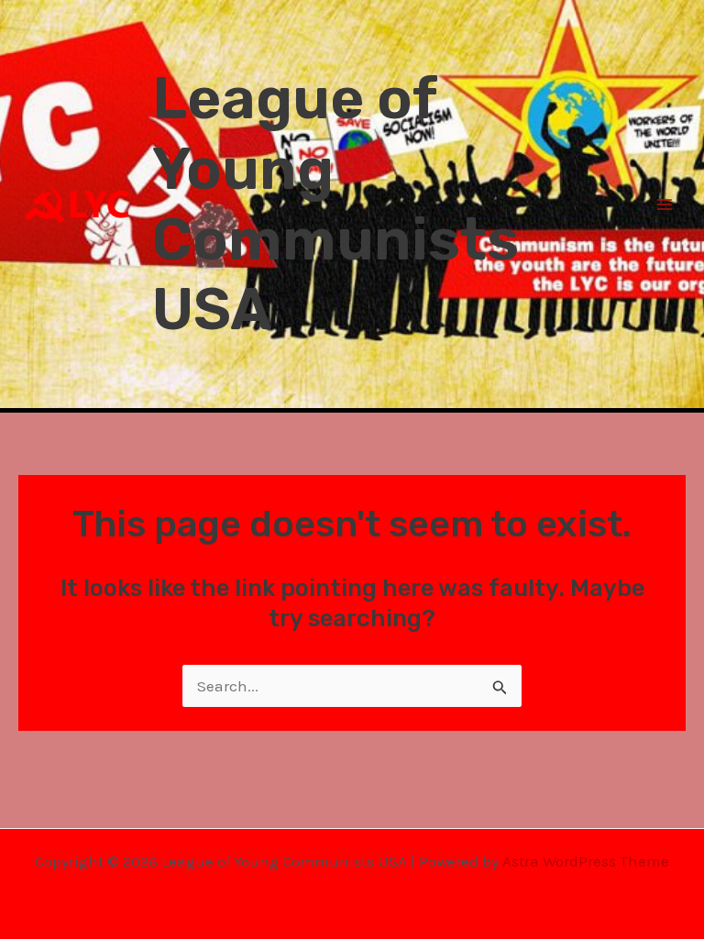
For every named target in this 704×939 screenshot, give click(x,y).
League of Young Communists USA (335, 203)
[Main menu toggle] (665, 204)
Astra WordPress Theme (585, 861)
